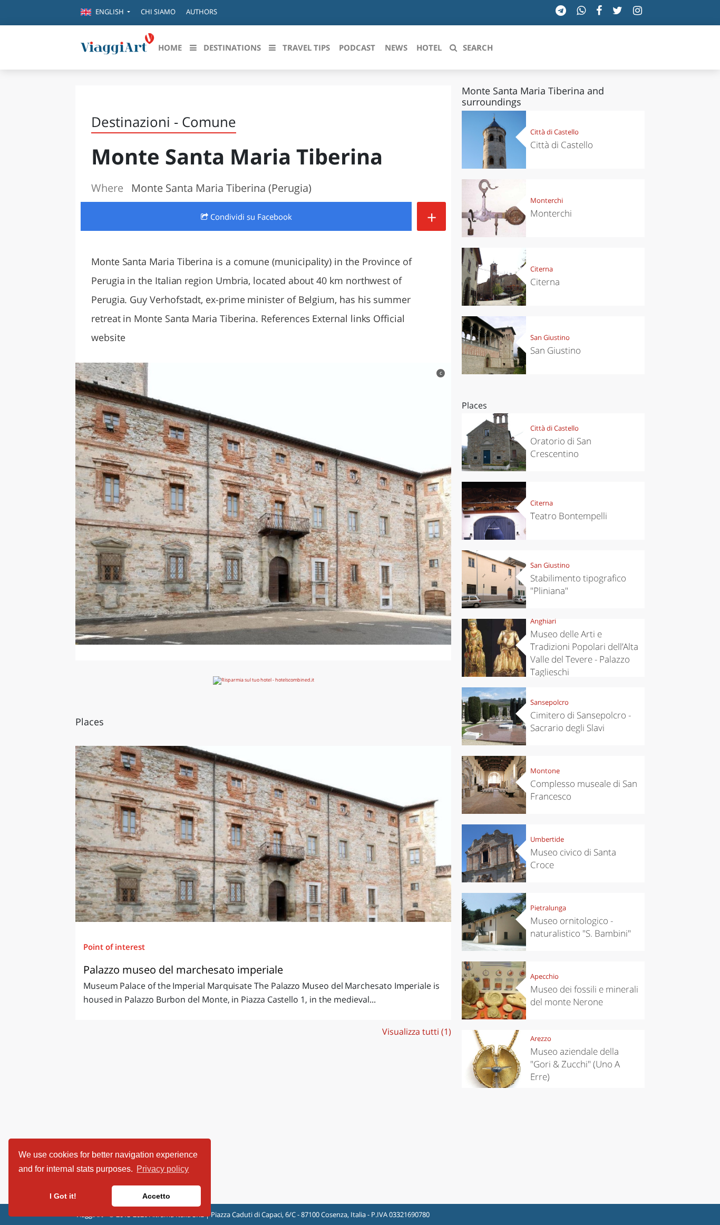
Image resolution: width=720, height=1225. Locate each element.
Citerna (541, 269)
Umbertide (547, 839)
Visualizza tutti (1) (416, 1031)
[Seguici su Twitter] (617, 10)
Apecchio (544, 976)
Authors (201, 11)
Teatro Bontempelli (568, 516)
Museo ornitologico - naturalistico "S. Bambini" (580, 927)
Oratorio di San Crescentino (560, 447)
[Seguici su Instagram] (637, 10)
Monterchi (546, 200)
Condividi (250, 216)
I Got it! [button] (63, 1196)
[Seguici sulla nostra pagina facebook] (599, 10)
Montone (545, 770)
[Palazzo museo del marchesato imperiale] (263, 834)
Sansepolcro (549, 702)
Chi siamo (158, 11)
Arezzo (540, 1038)
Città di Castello (554, 132)
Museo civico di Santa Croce (573, 858)
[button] (105, 12)
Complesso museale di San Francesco (583, 789)
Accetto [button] (156, 1196)
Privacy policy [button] (163, 1168)
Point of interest (114, 946)
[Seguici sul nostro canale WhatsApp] (581, 10)
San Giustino (550, 337)
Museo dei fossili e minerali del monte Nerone (584, 995)
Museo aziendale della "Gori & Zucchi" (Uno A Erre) (575, 1064)
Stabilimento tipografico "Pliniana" (578, 584)
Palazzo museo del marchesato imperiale (183, 969)
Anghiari (543, 621)
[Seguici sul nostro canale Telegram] (561, 10)
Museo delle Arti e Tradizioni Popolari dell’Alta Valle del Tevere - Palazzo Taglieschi (584, 653)
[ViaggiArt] (117, 46)
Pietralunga (548, 907)
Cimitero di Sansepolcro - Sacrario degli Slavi (580, 721)
